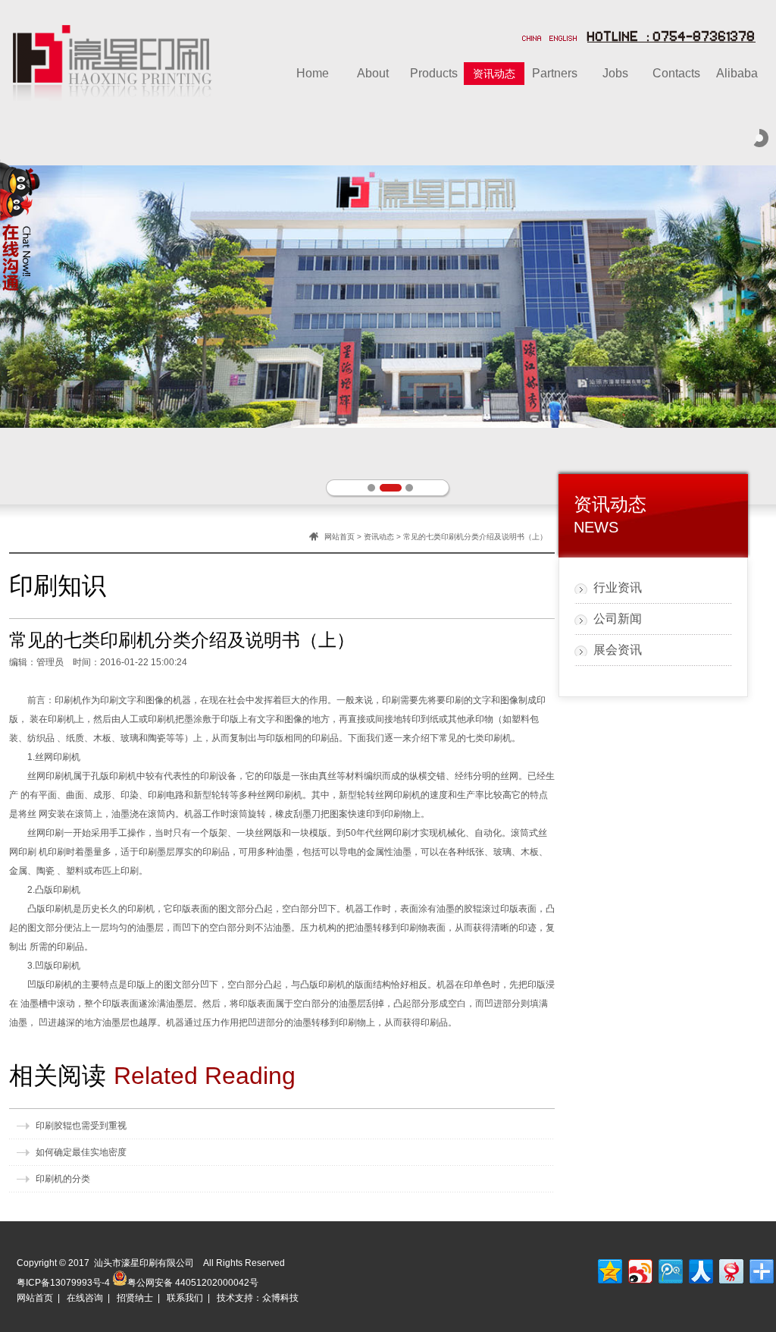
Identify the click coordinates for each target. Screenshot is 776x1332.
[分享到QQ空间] (609, 1269)
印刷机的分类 (63, 1178)
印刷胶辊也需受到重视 (81, 1125)
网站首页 (339, 536)
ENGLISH (563, 39)
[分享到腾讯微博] (670, 1269)
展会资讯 (617, 649)
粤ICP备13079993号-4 (63, 1282)
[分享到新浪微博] (639, 1269)
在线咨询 (85, 1298)
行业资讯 (617, 587)
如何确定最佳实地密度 (81, 1152)
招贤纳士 (135, 1298)
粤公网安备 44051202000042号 (192, 1281)
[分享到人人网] (700, 1269)
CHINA (532, 39)
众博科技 (280, 1298)
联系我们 (185, 1298)
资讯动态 (379, 536)
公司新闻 (617, 618)
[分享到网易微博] (730, 1269)
